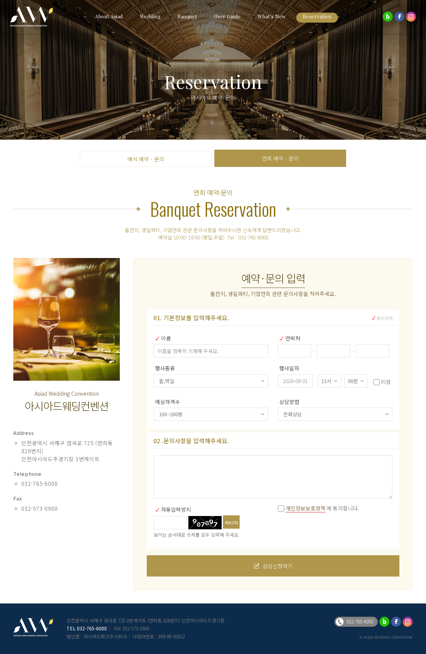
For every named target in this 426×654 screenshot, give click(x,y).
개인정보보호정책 (305, 508)
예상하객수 (167, 402)
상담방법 (289, 402)
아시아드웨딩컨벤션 (36, 16)
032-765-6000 (92, 628)
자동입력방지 (176, 509)
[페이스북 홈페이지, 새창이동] (399, 17)
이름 (166, 338)
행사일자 (289, 368)
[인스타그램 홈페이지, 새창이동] (411, 17)
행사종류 (165, 368)
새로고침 (231, 522)
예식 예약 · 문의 (145, 159)
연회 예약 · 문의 (280, 158)
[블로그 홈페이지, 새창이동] (388, 17)
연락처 (292, 338)
